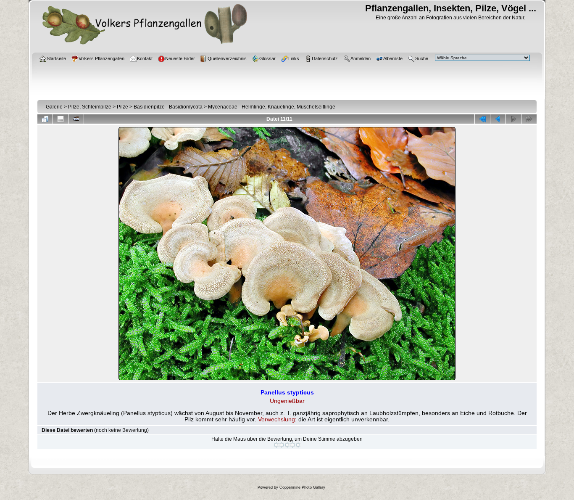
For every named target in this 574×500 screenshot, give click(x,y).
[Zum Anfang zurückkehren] (482, 119)
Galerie (54, 107)
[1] (276, 445)
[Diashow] (76, 119)
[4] (292, 445)
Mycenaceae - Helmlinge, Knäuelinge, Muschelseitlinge (271, 107)
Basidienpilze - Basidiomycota (168, 107)
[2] (281, 445)
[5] (298, 445)
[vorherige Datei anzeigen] (498, 119)
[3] (287, 445)
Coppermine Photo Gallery (302, 487)
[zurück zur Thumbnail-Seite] (45, 119)
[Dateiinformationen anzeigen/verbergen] (60, 119)
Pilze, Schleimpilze (89, 107)
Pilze (122, 107)
